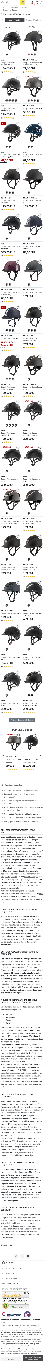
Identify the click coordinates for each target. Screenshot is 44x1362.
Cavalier (3, 7)
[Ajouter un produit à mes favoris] (18, 32)
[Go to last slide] (4, 755)
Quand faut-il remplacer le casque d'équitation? (23, 817)
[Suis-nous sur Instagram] (16, 1256)
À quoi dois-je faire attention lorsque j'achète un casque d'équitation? (23, 808)
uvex (31, 899)
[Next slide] (19, 55)
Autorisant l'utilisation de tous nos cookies (33, 1358)
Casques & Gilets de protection (18, 7)
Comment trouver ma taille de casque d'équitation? (19, 795)
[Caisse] (41, 2)
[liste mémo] (37, 2)
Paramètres (11, 1359)
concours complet (31, 876)
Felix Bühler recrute (10, 1283)
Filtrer (34, 27)
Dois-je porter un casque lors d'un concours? (22, 821)
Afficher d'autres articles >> (22, 720)
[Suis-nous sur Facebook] (22, 1256)
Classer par (6, 27)
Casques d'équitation (10, 10)
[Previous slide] (3, 55)
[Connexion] (7, 2)
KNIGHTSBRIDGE (20, 899)
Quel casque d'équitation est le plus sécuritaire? (23, 813)
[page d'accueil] (22, 2)
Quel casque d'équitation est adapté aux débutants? (20, 802)
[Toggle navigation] (2, 2)
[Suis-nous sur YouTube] (28, 1256)
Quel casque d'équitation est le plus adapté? (21, 790)
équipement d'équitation (22, 845)
